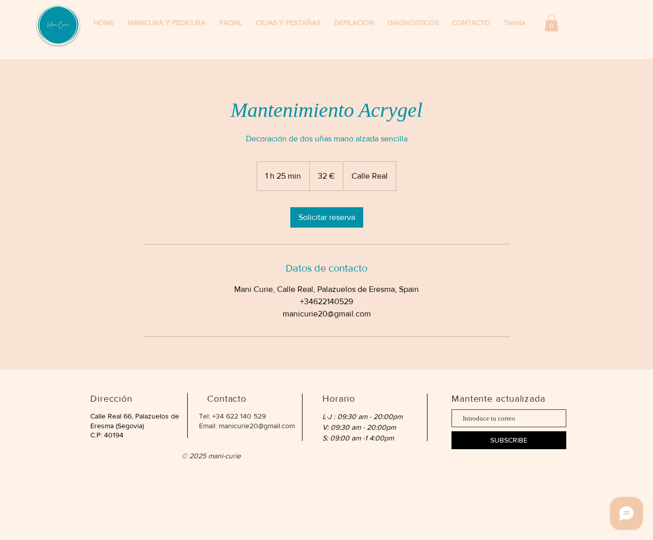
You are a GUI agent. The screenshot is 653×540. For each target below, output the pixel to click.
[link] (326, 217)
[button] (515, 22)
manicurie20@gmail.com (257, 426)
